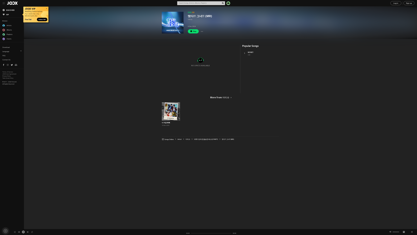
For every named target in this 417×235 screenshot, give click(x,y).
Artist (180, 139)
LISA (249, 55)
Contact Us (6, 60)
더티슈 (190, 19)
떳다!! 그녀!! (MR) (228, 139)
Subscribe (42, 19)
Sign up (409, 3)
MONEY (250, 52)
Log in (395, 3)
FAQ (3, 56)
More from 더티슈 (219, 98)
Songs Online (169, 139)
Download (6, 47)
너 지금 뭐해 (166, 122)
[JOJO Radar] (228, 3)
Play (194, 31)
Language (5, 51)
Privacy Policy (6, 76)
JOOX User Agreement (9, 74)
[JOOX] (12, 3)
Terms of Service (7, 72)
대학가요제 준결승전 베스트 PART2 (206, 139)
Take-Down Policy (7, 78)
